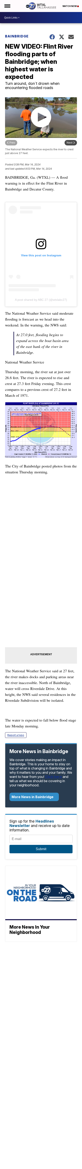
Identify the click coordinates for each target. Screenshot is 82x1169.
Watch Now (69, 6)
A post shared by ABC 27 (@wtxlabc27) (41, 299)
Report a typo (15, 735)
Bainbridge (17, 36)
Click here (53, 777)
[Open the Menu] (7, 6)
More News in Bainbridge (33, 797)
